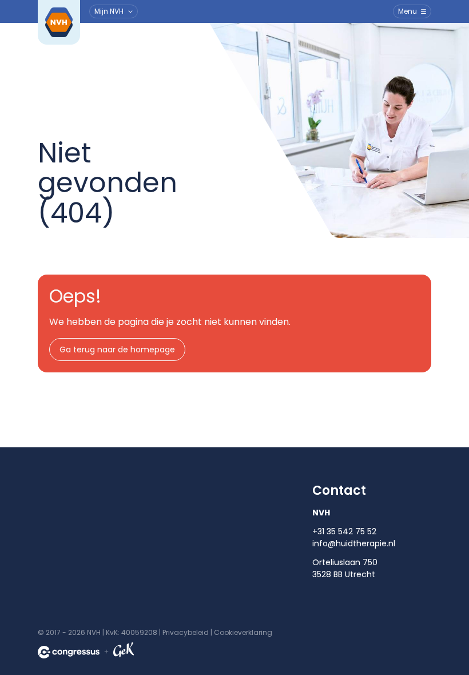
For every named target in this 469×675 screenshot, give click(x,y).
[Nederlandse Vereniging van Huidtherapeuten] (59, 22)
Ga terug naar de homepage (117, 349)
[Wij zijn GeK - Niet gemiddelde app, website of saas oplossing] (123, 651)
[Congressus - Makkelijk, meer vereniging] (69, 652)
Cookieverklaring (243, 632)
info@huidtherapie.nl (353, 543)
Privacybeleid (185, 632)
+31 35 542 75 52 (344, 531)
